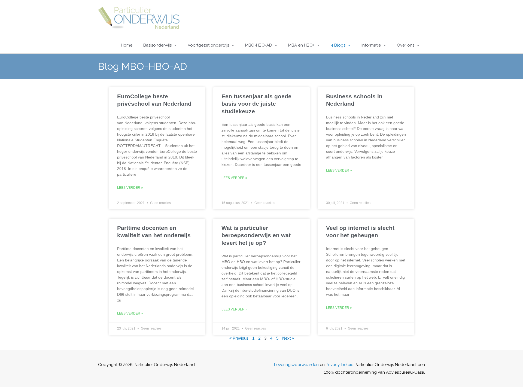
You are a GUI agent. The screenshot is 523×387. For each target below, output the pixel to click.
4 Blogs (338, 45)
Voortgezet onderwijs (208, 45)
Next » (288, 338)
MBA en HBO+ (301, 45)
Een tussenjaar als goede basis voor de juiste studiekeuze (256, 103)
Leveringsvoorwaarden (296, 364)
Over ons (405, 45)
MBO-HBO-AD (258, 45)
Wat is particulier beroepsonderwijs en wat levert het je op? (256, 235)
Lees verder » (130, 188)
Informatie (371, 45)
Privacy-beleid (340, 364)
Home (126, 45)
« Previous (238, 338)
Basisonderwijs (157, 45)
